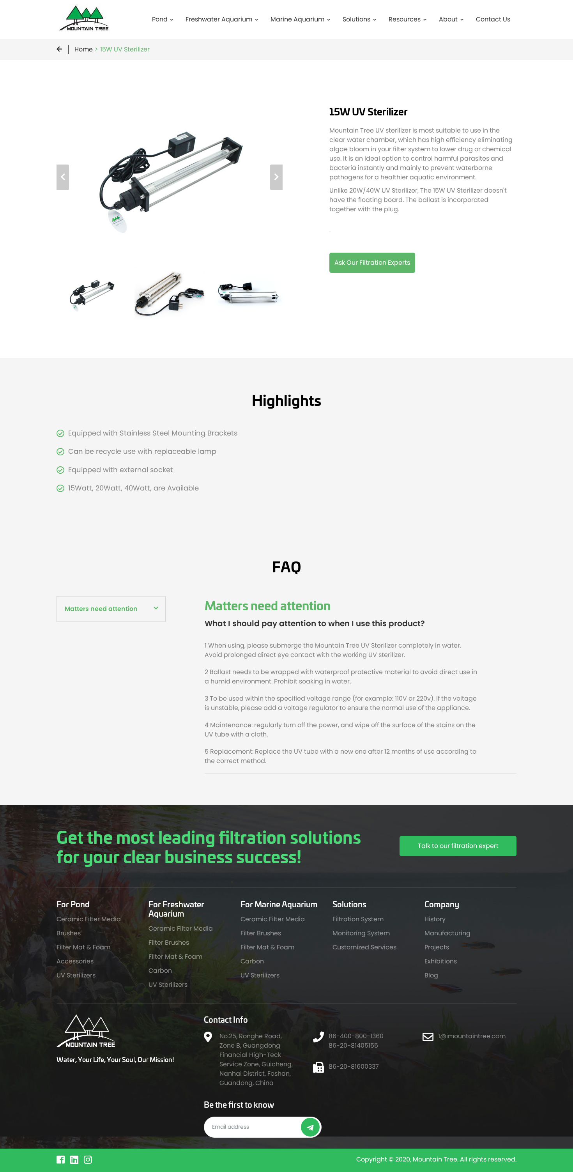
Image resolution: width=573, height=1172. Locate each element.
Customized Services (364, 947)
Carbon (160, 970)
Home (83, 49)
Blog (431, 975)
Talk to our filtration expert (458, 845)
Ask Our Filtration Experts (372, 262)
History (435, 919)
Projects (436, 947)
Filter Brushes (169, 942)
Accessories (75, 961)
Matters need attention (101, 608)
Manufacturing (447, 933)
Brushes (69, 933)
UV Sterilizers (76, 975)
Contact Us (493, 19)
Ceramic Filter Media (89, 919)
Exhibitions (440, 961)
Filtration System (358, 919)
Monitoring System (361, 933)
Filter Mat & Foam (83, 947)
